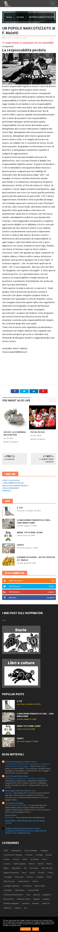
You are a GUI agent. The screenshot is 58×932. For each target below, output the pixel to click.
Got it (36, 929)
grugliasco (47, 895)
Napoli (6, 868)
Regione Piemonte (11, 873)
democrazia (40, 886)
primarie (35, 903)
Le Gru (44, 859)
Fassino (7, 859)
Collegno (44, 850)
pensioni (25, 903)
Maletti (32, 864)
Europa (49, 855)
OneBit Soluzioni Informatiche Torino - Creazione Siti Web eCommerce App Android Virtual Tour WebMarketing (25, 830)
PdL (25, 868)
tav (25, 908)
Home (9, 17)
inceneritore (9, 899)
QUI (3, 620)
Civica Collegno (30, 850)
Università (19, 877)
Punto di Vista (47, 868)
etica (28, 895)
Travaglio (8, 877)
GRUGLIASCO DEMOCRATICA (15, 485)
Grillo (25, 859)
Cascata (8, 793)
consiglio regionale (11, 886)
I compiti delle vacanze (46, 460)
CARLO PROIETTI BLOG (13, 482)
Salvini (32, 873)
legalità (36, 899)
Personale (34, 868)
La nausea (9, 459)
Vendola (39, 877)
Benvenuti (10, 817)
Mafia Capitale (20, 864)
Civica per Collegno (14, 803)
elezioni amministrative (13, 895)
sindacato (8, 908)
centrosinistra (23, 881)
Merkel (41, 864)
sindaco (18, 908)
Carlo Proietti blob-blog (16, 776)
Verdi (48, 877)
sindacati (45, 903)
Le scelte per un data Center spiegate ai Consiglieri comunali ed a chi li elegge (27, 765)
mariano (46, 899)
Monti (49, 864)
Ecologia (39, 855)
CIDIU (6, 850)
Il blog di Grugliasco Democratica (21, 762)
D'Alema (29, 855)
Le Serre (7, 864)
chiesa (35, 881)
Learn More (26, 929)
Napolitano (16, 868)
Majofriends (11, 815)
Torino (50, 873)
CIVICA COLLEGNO (11, 480)
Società (20, 17)
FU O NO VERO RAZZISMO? (16, 805)
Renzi (24, 873)
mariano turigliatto (11, 903)
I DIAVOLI (6, 490)
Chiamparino (16, 850)
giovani (37, 895)
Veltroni (29, 877)
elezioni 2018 (33, 890)
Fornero (16, 859)
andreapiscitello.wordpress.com (20, 790)
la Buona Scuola (23, 899)
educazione (20, 890)
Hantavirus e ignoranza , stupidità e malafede (25, 778)
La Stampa (34, 859)
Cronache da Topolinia (13, 855)
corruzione (27, 886)
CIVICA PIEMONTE (10, 488)
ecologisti (8, 890)
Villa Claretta (9, 881)
